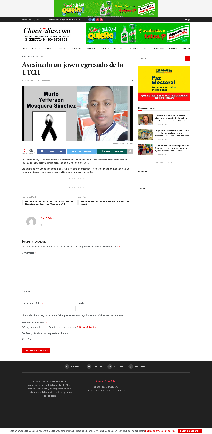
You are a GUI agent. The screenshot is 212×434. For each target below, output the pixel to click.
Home (24, 56)
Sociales (173, 49)
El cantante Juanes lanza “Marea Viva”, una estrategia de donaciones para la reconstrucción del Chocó (171, 118)
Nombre (27, 291)
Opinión (48, 49)
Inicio (25, 49)
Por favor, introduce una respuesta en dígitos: (45, 333)
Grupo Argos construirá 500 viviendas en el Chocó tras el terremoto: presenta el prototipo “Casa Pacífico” (172, 133)
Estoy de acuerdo (190, 431)
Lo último (36, 49)
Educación (133, 49)
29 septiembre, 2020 (32, 80)
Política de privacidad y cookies (160, 431)
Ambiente (91, 49)
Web (81, 303)
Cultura (61, 49)
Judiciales (118, 49)
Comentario (29, 252)
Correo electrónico (32, 303)
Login (188, 20)
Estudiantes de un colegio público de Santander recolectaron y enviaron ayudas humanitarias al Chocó (172, 148)
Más (185, 49)
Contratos (159, 49)
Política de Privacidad (87, 327)
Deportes (104, 49)
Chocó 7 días (47, 218)
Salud (145, 49)
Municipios (76, 49)
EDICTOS (31, 56)
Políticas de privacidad (34, 322)
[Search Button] (187, 58)
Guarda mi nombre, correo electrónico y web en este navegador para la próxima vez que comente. (74, 315)
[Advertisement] (162, 395)
